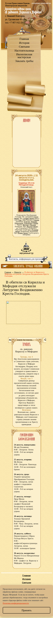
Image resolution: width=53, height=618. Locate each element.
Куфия (36, 223)
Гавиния (36, 220)
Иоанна (20, 233)
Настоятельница (24, 50)
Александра (28, 223)
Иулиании (35, 230)
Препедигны (19, 223)
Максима (34, 222)
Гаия (19, 220)
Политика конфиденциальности (16, 603)
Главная (24, 39)
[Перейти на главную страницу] (26, 24)
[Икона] (26, 201)
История (24, 42)
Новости (17, 272)
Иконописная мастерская (24, 56)
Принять (27, 610)
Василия (33, 225)
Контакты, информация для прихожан (26, 259)
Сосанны (26, 218)
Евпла (36, 217)
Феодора (26, 225)
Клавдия (27, 222)
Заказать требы (24, 61)
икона (16, 218)
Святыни (24, 46)
